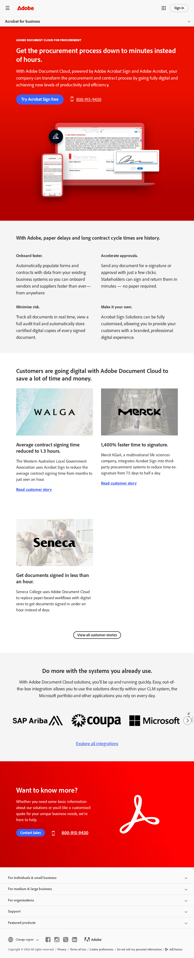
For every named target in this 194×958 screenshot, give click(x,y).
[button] (164, 8)
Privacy (62, 949)
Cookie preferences (101, 949)
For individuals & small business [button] (32, 878)
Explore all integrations (97, 743)
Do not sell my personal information (139, 949)
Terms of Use (78, 949)
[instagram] (56, 939)
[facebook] (48, 939)
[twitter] (65, 939)
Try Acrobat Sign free (40, 99)
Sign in (179, 8)
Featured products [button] (22, 923)
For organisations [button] (21, 900)
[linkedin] (74, 939)
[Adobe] (25, 8)
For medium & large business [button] (30, 889)
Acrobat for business (22, 21)
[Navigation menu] (7, 8)
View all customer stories (97, 635)
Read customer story (34, 489)
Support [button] (14, 911)
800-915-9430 (88, 99)
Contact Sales (30, 832)
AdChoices (175, 949)
